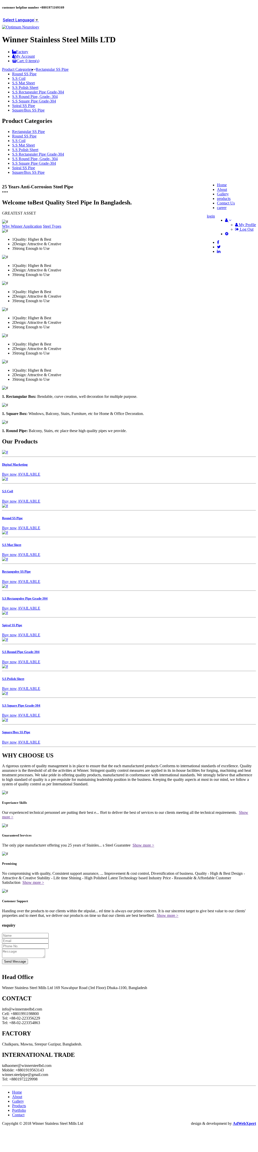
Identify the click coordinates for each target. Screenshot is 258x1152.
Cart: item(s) (28, 61)
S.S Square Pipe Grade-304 (34, 101)
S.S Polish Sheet (25, 87)
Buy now (9, 474)
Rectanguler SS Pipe (16, 571)
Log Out (246, 229)
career (222, 207)
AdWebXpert (244, 1123)
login (211, 216)
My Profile (247, 225)
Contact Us (226, 203)
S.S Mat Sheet (23, 83)
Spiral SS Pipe (23, 105)
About (222, 189)
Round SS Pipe (24, 74)
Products (19, 1106)
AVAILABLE (29, 474)
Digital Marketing (15, 464)
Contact (18, 1115)
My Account (25, 56)
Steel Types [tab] (52, 226)
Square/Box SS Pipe (28, 110)
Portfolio (19, 1110)
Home (17, 1092)
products (224, 198)
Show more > (143, 845)
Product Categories (17, 69)
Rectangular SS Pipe (52, 69)
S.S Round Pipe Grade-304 (21, 652)
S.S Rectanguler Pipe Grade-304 (38, 92)
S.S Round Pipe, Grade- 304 (35, 96)
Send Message (15, 961)
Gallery (223, 194)
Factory (22, 52)
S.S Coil (18, 78)
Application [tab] (32, 226)
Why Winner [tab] (12, 226)
